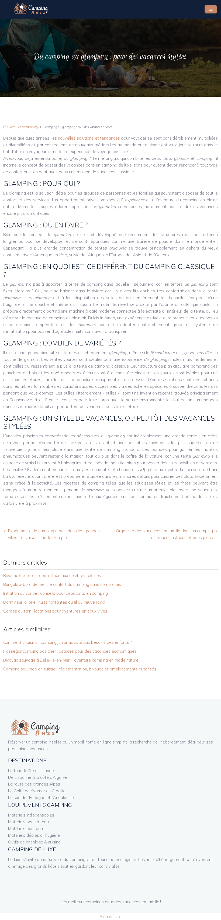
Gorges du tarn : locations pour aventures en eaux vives (55, 611)
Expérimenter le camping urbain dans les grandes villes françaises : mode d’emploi (54, 534)
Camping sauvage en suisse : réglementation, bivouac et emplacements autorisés (79, 669)
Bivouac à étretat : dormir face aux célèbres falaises (52, 575)
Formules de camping (23, 127)
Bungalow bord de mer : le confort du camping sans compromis (62, 584)
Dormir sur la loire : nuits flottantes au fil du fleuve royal (54, 602)
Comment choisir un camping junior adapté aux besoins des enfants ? (67, 642)
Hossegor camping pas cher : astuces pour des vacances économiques (70, 651)
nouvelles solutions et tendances (89, 138)
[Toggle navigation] (211, 9)
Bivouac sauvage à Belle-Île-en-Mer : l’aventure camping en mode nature (71, 660)
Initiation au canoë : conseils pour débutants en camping (55, 593)
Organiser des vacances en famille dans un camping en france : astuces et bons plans (164, 534)
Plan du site (111, 916)
